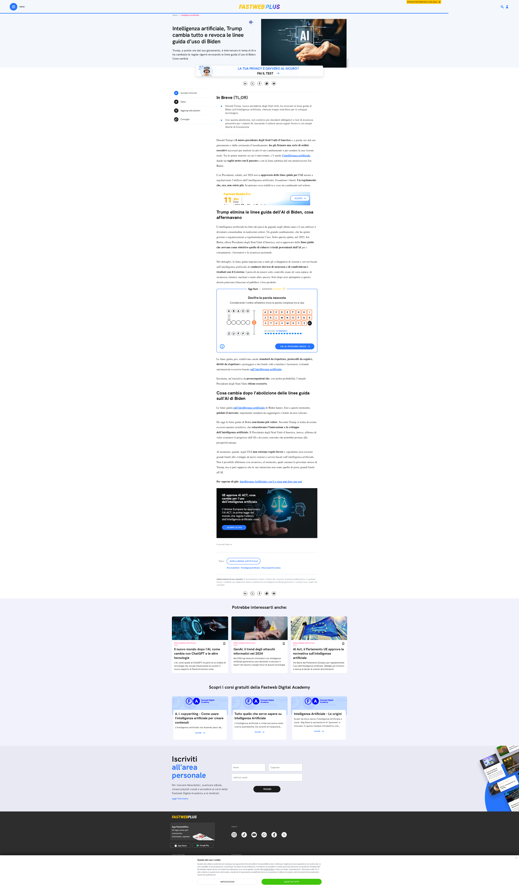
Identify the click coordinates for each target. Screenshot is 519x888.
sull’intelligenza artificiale (266, 369)
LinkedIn (245, 83)
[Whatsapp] (264, 834)
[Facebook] (274, 834)
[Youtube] (254, 834)
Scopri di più (234, 527)
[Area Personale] (507, 7)
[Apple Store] (180, 845)
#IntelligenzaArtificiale (250, 568)
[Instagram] (234, 834)
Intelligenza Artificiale (244, 561)
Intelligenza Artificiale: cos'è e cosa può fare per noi (271, 481)
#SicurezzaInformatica (271, 568)
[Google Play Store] (203, 845)
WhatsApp (267, 83)
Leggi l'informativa (180, 798)
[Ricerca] (502, 7)
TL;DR (240, 97)
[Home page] (259, 7)
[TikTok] (244, 834)
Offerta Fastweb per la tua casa (422, 2)
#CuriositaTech (233, 568)
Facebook (259, 83)
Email (274, 83)
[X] (284, 834)
